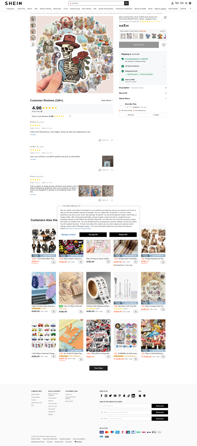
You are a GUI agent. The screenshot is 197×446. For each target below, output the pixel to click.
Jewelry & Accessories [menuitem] (106, 9)
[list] (118, 395)
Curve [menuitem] (66, 9)
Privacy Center (35, 439)
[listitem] (123, 36)
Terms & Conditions (79, 439)
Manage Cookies (65, 439)
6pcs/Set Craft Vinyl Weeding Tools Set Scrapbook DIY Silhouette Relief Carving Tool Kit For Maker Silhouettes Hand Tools (126, 306)
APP (139, 391)
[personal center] (172, 3)
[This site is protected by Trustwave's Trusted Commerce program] (101, 436)
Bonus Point (69, 401)
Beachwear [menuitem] (57, 9)
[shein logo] (13, 3)
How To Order (52, 403)
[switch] (69, 116)
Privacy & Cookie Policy (50, 439)
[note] (44, 255)
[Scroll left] (187, 8)
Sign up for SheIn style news (111, 402)
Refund (50, 401)
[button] (186, 3)
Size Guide (51, 409)
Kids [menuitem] (94, 9)
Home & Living (39, 13)
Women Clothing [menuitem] (45, 9)
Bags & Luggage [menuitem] (160, 9)
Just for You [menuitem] (21, 9)
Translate (33, 134)
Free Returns (52, 398)
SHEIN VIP (51, 412)
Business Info (59, 441)
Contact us (68, 394)
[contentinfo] (134, 432)
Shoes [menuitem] (150, 9)
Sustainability (35, 397)
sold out (139, 45)
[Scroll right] (190, 8)
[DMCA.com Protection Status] (107, 436)
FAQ (32, 405)
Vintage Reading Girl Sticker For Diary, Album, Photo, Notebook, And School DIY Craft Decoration (153, 259)
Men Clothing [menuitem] (86, 9)
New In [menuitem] (29, 9)
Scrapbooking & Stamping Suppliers (71, 13)
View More (98, 368)
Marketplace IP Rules (37, 441)
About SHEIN (35, 394)
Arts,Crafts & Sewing (52, 13)
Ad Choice (69, 441)
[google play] (144, 397)
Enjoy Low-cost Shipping (53, 394)
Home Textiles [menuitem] (173, 9)
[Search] (126, 3)
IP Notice (49, 441)
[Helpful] (100, 140)
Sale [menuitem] (36, 9)
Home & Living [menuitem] (75, 9)
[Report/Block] (112, 140)
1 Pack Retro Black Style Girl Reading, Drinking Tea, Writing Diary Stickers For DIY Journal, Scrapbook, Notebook (44, 259)
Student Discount (36, 402)
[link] (177, 3)
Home (32, 13)
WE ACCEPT (104, 428)
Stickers (87, 13)
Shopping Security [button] (131, 71)
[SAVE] (164, 45)
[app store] (140, 397)
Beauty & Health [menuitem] (140, 9)
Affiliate (50, 414)
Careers (33, 400)
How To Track (52, 406)
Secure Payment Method (70, 397)
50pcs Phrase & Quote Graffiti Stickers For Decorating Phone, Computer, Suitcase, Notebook (98, 259)
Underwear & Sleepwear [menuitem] (123, 9)
